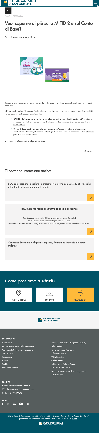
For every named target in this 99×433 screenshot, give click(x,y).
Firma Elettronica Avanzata (62, 349)
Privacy (5, 360)
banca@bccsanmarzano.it (19, 385)
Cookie (5, 364)
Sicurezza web (57, 374)
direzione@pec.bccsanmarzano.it (20, 389)
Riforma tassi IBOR (58, 353)
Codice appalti (57, 360)
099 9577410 (16, 393)
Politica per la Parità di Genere (73, 364)
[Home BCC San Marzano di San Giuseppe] (18, 3)
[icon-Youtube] (21, 404)
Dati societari (7, 353)
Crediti (74, 418)
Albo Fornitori (57, 346)
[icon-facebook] (2, 404)
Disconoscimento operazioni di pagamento (68, 371)
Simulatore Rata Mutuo (60, 367)
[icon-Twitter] (8, 404)
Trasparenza (7, 357)
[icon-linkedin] (14, 404)
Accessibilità (7, 342)
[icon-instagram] (27, 404)
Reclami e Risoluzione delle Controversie (18, 346)
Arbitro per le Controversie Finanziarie (17, 349)
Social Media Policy (10, 367)
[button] (96, 3)
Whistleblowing (57, 357)
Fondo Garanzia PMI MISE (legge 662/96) (74, 342)
